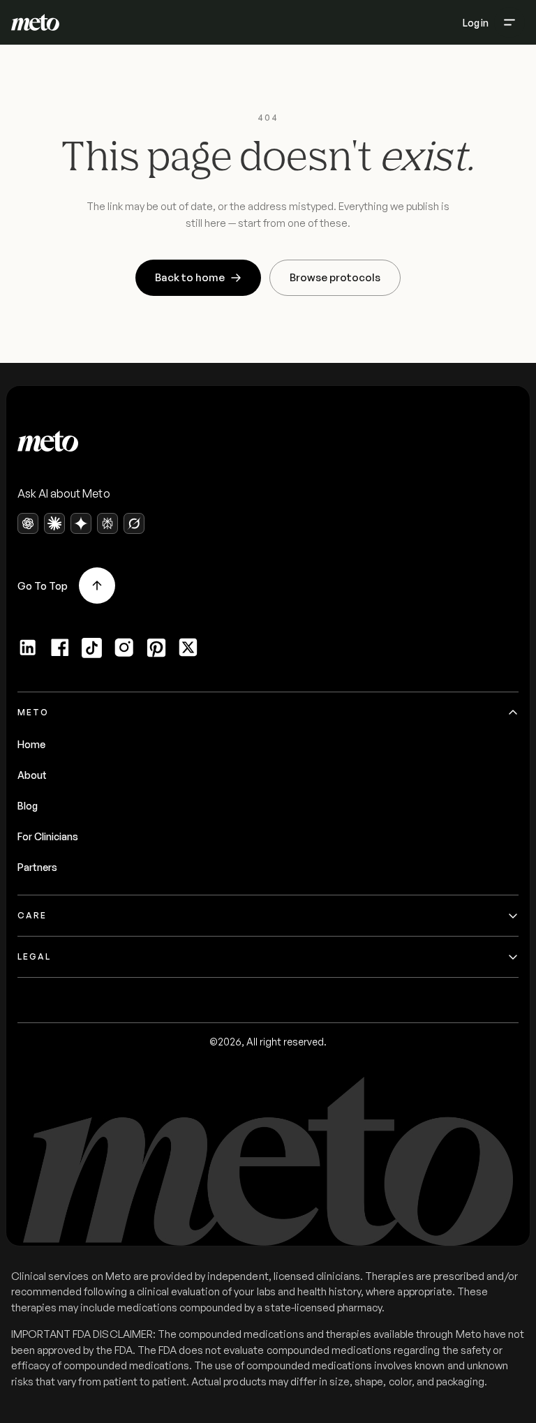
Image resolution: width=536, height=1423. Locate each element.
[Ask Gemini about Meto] (80, 523)
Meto (33, 712)
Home (31, 744)
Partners (37, 867)
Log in (476, 22)
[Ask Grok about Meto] (134, 523)
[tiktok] (92, 647)
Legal (34, 956)
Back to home (190, 277)
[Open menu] (509, 22)
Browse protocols (335, 277)
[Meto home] (35, 22)
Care (32, 915)
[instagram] (124, 647)
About (32, 775)
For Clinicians (47, 836)
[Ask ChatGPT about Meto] (27, 523)
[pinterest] (156, 647)
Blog (27, 806)
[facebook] (60, 647)
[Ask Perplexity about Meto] (107, 523)
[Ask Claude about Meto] (54, 523)
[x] (188, 647)
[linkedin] (27, 647)
